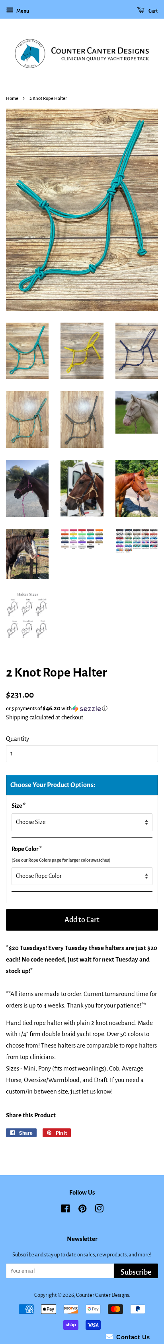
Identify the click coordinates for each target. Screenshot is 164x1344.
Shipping (17, 717)
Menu (22, 11)
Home (12, 98)
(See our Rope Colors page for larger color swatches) (61, 860)
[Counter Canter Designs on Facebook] (65, 1210)
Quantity (17, 738)
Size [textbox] (18, 806)
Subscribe (136, 1272)
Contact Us (131, 1337)
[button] (82, 708)
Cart (153, 11)
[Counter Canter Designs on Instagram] (99, 1210)
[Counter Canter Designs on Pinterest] (82, 1210)
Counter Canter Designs (102, 1295)
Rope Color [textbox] (61, 854)
